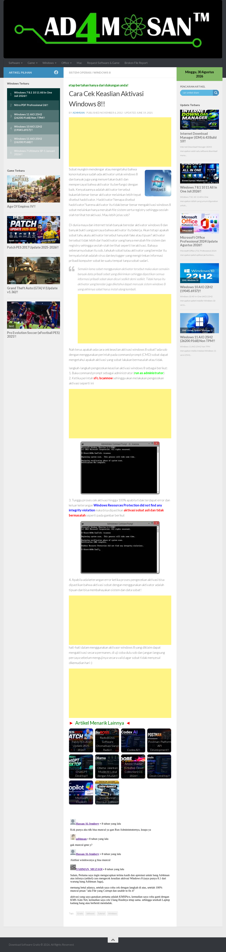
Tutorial (101, 913)
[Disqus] (120, 862)
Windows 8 (102, 72)
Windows (48, 62)
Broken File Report (136, 62)
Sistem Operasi (80, 72)
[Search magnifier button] (216, 93)
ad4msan (79, 112)
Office (65, 62)
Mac (79, 62)
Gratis (80, 913)
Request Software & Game (103, 62)
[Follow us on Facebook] (56, 72)
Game (31, 62)
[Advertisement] (120, 142)
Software (14, 62)
